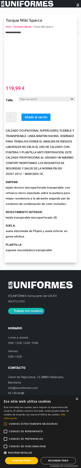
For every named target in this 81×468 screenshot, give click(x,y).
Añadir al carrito (36, 117)
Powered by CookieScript (64, 466)
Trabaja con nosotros (28, 311)
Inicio (8, 26)
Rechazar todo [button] (58, 460)
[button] (40, 453)
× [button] (76, 399)
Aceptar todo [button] (21, 460)
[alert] (40, 431)
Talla (9, 100)
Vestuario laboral (22, 26)
